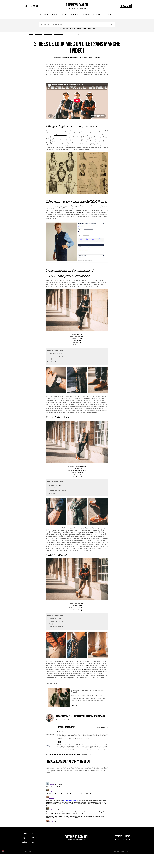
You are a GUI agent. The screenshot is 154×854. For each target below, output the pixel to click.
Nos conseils (54, 14)
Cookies (129, 851)
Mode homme (44, 14)
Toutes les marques (102, 727)
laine (59, 485)
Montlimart (78, 606)
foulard (83, 670)
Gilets (89, 754)
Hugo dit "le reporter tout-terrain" (92, 716)
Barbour (79, 335)
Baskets (59, 29)
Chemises (72, 29)
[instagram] (26, 6)
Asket (79, 341)
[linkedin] (37, 6)
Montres (95, 29)
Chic (76, 754)
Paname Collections (79, 470)
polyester (80, 212)
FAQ (23, 838)
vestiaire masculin (60, 135)
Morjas (81, 343)
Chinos (89, 29)
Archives (24, 842)
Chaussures (65, 29)
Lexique (34, 842)
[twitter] (31, 6)
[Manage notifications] (3, 851)
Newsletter (127, 6)
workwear (71, 145)
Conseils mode (48, 34)
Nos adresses (86, 14)
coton (74, 208)
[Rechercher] (112, 24)
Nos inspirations (74, 14)
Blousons (79, 29)
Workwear (81, 754)
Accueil (31, 34)
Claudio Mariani (80, 608)
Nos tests (64, 14)
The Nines (80, 339)
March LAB (79, 476)
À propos (25, 833)
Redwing (79, 610)
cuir (91, 400)
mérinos (90, 532)
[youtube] (34, 6)
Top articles (111, 14)
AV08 (79, 474)
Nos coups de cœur (98, 14)
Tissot (80, 345)
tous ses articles (64, 720)
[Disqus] (77, 801)
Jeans (84, 29)
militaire (80, 70)
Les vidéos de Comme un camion (58, 754)
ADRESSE (83, 337)
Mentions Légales (119, 851)
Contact (34, 833)
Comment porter (58, 34)
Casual (73, 754)
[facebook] (23, 6)
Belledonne (80, 472)
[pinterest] (28, 6)
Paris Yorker (78, 468)
